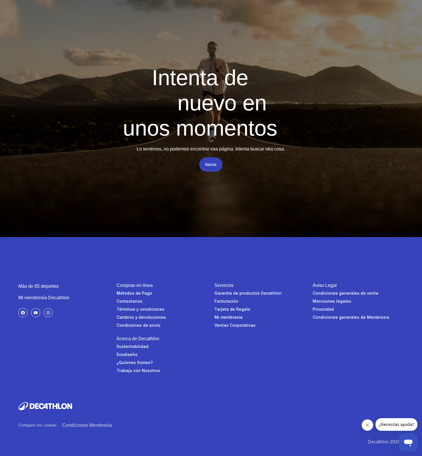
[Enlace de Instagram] (48, 312)
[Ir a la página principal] (45, 406)
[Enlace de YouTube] (35, 312)
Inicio (210, 164)
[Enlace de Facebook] (23, 312)
